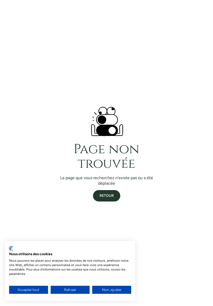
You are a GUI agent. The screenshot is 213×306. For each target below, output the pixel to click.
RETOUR (106, 195)
